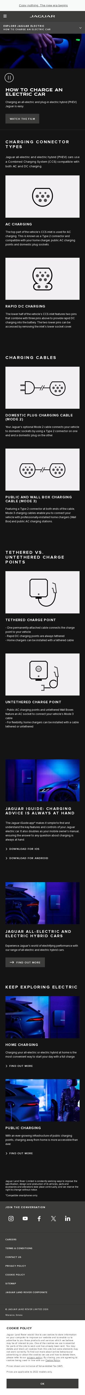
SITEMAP (10, 1283)
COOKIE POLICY (15, 1275)
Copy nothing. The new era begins (43, 5)
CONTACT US (13, 1257)
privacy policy (34, 1357)
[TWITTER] (53, 1219)
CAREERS (11, 1239)
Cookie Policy (53, 1360)
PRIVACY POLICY (15, 1266)
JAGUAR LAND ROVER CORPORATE (26, 1292)
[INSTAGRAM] (10, 1219)
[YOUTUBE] (25, 1219)
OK (43, 1384)
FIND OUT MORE (28, 962)
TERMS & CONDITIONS (18, 1248)
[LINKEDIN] (67, 1219)
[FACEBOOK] (39, 1219)
